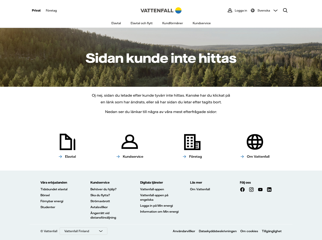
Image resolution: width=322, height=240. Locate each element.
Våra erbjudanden (53, 182)
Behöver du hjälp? (103, 189)
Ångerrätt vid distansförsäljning (103, 215)
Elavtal (116, 23)
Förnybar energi (51, 201)
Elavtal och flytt (142, 23)
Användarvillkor (184, 231)
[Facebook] (242, 189)
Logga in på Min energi (156, 205)
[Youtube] (260, 189)
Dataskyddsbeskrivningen (218, 231)
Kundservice (202, 23)
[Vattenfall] (161, 10)
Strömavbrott (100, 201)
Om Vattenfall (200, 189)
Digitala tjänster (151, 182)
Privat (36, 10)
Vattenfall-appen (152, 189)
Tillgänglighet (272, 231)
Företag (51, 10)
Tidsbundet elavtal (53, 189)
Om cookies (249, 231)
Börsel (45, 195)
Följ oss (245, 182)
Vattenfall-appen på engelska (154, 197)
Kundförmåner (172, 23)
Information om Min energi (159, 211)
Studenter (47, 207)
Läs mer (196, 182)
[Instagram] (251, 189)
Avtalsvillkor (99, 207)
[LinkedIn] (269, 189)
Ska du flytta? (100, 195)
